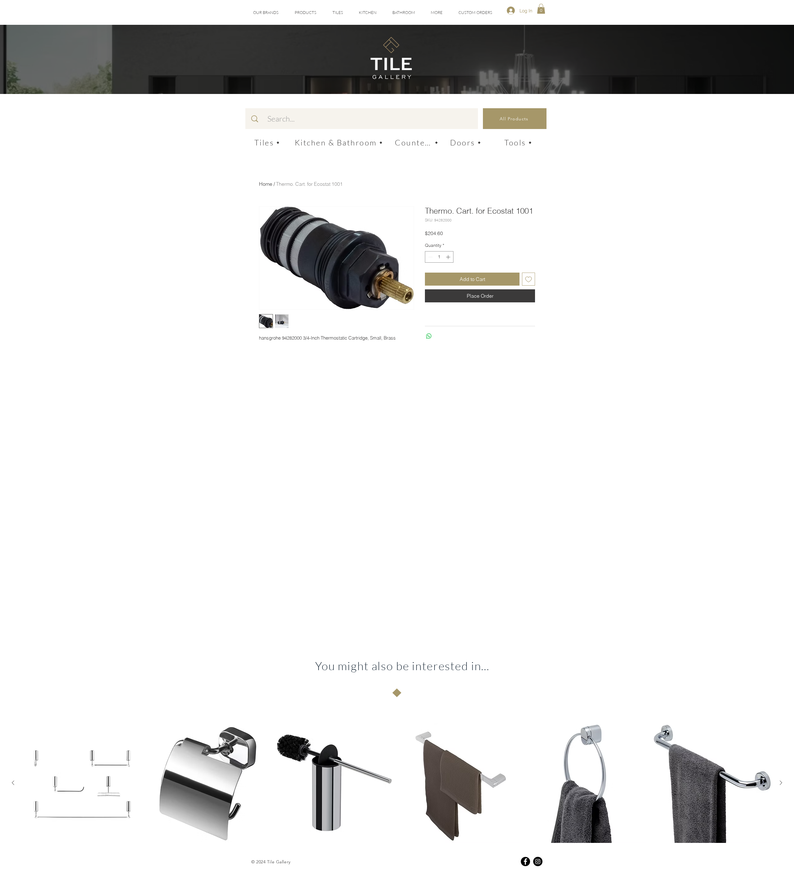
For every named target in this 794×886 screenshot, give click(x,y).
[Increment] (449, 257)
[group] (397, 783)
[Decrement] (430, 257)
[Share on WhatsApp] (429, 336)
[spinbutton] (439, 257)
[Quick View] (82, 783)
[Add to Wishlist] (528, 279)
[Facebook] (525, 861)
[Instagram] (537, 861)
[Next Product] (781, 782)
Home (265, 184)
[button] (337, 12)
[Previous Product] (13, 782)
